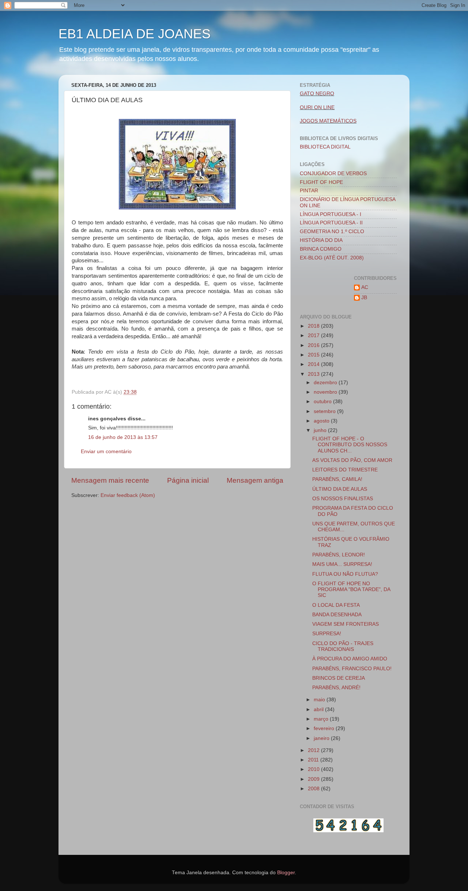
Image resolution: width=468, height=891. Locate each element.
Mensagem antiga (255, 480)
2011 (314, 760)
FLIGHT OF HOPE (321, 182)
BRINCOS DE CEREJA (338, 678)
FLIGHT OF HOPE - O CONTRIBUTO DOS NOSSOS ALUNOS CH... (349, 444)
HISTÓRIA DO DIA (321, 240)
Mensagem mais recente (110, 480)
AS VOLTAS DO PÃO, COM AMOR (352, 460)
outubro (323, 401)
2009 (314, 779)
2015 (314, 355)
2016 (314, 345)
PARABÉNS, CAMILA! (337, 479)
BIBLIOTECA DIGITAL (325, 147)
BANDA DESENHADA (337, 614)
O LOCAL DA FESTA (336, 605)
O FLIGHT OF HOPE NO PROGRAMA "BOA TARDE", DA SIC (351, 589)
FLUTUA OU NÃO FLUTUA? (345, 574)
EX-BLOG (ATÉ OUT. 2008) (332, 258)
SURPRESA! (326, 633)
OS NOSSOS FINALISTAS (342, 498)
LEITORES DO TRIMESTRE (345, 469)
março (322, 719)
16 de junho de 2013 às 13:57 (123, 437)
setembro (325, 411)
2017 (314, 335)
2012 (314, 750)
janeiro (322, 738)
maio (320, 699)
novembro (326, 392)
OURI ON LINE (317, 107)
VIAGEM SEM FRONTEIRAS (345, 624)
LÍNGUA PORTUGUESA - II (331, 222)
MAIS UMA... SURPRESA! (342, 564)
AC (364, 287)
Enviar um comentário (106, 451)
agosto (322, 421)
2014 (314, 364)
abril (319, 709)
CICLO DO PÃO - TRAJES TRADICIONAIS (342, 646)
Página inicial (188, 480)
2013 (314, 374)
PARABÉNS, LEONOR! (338, 555)
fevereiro (325, 728)
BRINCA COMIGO (320, 249)
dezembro (326, 382)
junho (321, 430)
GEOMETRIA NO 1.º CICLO (332, 231)
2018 (314, 326)
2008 (314, 788)
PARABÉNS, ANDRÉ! (336, 687)
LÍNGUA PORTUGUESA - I (330, 214)
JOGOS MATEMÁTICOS (328, 121)
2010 (314, 769)
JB (364, 297)
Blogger (286, 872)
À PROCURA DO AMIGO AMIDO (349, 659)
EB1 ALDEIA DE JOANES (134, 33)
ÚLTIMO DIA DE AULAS (339, 489)
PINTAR (309, 190)
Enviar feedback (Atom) (128, 495)
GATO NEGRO (317, 93)
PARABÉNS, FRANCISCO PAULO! (352, 668)
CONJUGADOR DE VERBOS (333, 173)
